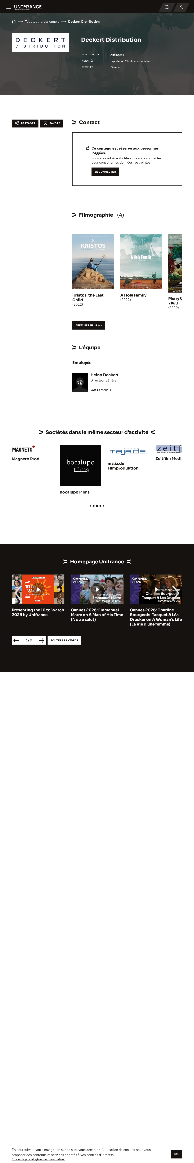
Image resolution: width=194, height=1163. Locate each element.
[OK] (177, 1154)
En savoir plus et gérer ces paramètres (38, 1159)
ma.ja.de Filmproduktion (123, 466)
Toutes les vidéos (64, 640)
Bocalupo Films (75, 492)
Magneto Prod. (26, 459)
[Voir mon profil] (181, 7)
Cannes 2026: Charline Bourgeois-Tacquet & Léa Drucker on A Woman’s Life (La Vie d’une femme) (97, 617)
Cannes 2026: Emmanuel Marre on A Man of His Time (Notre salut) (38, 615)
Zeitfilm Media (170, 458)
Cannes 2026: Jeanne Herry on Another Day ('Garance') (151, 615)
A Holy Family (133, 295)
